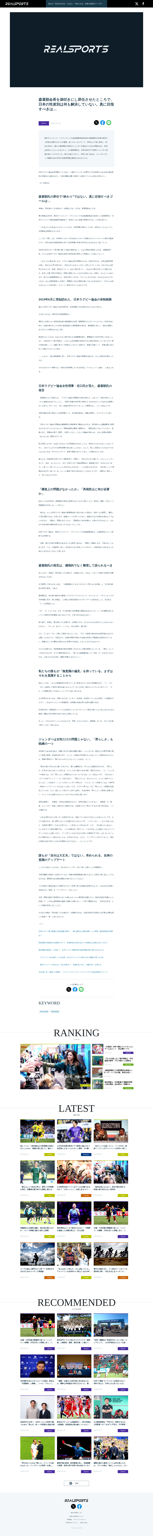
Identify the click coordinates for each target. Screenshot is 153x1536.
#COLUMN (44, 1012)
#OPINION (55, 1012)
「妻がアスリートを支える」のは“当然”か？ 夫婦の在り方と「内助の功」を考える (70, 965)
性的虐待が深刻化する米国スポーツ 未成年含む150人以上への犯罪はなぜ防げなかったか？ (73, 943)
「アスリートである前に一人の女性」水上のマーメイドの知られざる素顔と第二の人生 (71, 957)
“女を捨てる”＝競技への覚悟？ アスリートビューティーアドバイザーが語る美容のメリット (73, 972)
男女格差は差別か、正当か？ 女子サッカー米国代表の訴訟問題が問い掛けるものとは (71, 950)
